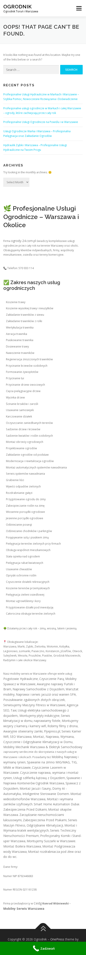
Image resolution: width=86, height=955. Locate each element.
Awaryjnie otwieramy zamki (23, 731)
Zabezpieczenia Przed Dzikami (25, 809)
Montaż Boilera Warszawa (22, 846)
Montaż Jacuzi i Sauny (35, 788)
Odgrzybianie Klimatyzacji (45, 825)
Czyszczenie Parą (51, 679)
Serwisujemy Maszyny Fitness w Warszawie (34, 705)
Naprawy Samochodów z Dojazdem (38, 689)
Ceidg (38, 903)
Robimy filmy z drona (62, 726)
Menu (78, 8)
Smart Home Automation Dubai (56, 804)
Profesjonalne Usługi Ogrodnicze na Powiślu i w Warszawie (40, 122)
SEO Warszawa (21, 736)
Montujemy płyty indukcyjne (39, 715)
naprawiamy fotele (47, 721)
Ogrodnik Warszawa (50, 783)
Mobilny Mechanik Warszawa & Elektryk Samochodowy (42, 747)
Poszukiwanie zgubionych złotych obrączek (34, 700)
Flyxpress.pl (52, 731)
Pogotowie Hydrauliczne (20, 679)
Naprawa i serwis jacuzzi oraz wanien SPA (46, 694)
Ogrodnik (17, 6)
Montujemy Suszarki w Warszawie (51, 841)
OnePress (57, 939)
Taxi (14, 710)
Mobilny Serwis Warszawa (23, 908)
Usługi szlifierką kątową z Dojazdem (39, 778)
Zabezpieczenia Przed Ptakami (45, 820)
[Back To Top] (43, 929)
